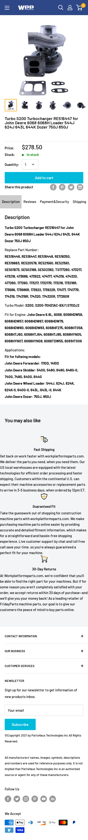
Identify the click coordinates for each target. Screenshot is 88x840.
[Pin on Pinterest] (62, 186)
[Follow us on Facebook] (8, 798)
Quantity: (12, 164)
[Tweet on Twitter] (71, 186)
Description (11, 201)
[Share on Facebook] (53, 186)
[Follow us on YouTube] (43, 798)
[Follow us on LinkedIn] (52, 798)
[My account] (70, 7)
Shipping (79, 201)
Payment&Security (54, 201)
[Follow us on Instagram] (26, 798)
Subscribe (20, 724)
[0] (79, 7)
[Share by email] (80, 186)
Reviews (29, 201)
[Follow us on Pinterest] (34, 798)
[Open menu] (7, 8)
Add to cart (44, 177)
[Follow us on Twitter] (17, 798)
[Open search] (60, 7)
